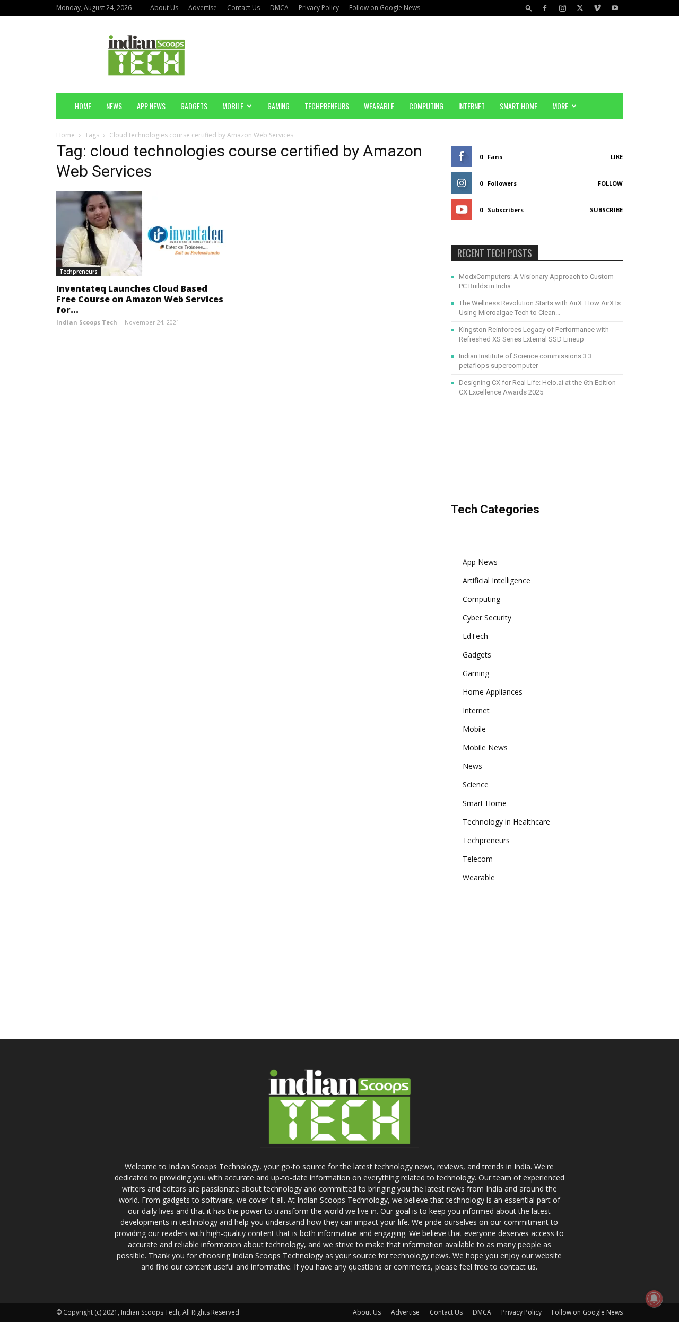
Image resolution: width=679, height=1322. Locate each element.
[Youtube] (615, 8)
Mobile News (485, 747)
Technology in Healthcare (506, 822)
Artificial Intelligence (496, 580)
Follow (610, 183)
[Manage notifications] (654, 1298)
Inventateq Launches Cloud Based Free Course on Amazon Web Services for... (139, 299)
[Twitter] (580, 8)
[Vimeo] (597, 8)
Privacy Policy (319, 7)
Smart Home (518, 105)
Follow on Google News (384, 7)
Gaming (278, 105)
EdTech (475, 636)
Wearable (379, 105)
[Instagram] (562, 8)
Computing (426, 105)
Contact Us (243, 7)
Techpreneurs (326, 105)
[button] (529, 8)
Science (476, 785)
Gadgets (193, 105)
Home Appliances (493, 692)
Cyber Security (487, 617)
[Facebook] (545, 8)
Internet (471, 105)
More (560, 105)
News (114, 105)
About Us (164, 7)
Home (83, 105)
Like (617, 157)
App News (151, 105)
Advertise (202, 7)
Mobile (232, 105)
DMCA (279, 7)
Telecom (478, 859)
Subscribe (606, 210)
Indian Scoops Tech (86, 322)
